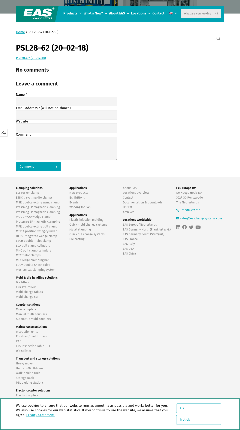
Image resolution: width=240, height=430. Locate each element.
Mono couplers (26, 309)
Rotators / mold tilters (31, 336)
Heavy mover (25, 363)
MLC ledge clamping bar (32, 260)
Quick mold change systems (88, 224)
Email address (43, 108)
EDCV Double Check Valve (33, 264)
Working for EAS (80, 207)
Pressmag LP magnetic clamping (38, 207)
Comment (23, 134)
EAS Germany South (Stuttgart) (143, 234)
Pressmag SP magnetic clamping (38, 221)
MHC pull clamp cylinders (33, 250)
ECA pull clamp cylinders (33, 245)
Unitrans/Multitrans (29, 368)
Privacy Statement (40, 415)
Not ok (185, 419)
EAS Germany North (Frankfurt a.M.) (147, 229)
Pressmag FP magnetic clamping (38, 212)
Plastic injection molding (86, 219)
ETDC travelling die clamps (34, 197)
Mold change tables (29, 291)
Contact (158, 13)
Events (74, 202)
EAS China (129, 253)
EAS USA (128, 248)
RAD (18, 341)
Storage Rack (25, 377)
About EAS (117, 13)
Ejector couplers (27, 395)
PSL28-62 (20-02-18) (31, 58)
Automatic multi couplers (33, 318)
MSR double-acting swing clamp (38, 202)
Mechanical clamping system (36, 269)
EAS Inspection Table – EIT (34, 346)
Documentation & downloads (142, 202)
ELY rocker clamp (27, 192)
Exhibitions (77, 197)
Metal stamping (80, 229)
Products (70, 13)
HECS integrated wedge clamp (36, 236)
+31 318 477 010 (190, 210)
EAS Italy (129, 243)
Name (21, 95)
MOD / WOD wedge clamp (33, 216)
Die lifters (22, 282)
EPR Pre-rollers (26, 287)
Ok (182, 408)
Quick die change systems (86, 234)
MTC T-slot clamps (28, 255)
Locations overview (136, 192)
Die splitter (23, 350)
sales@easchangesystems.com (201, 218)
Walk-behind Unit (28, 373)
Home (20, 32)
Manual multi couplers (31, 314)
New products (79, 192)
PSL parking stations (30, 382)
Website (22, 121)
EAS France (130, 239)
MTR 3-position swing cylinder (36, 231)
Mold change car (27, 296)
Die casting (76, 239)
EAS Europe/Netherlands (140, 224)
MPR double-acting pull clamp (37, 226)
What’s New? (93, 13)
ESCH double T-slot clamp (33, 240)
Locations (138, 13)
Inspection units (27, 331)
